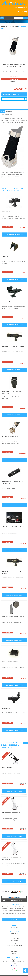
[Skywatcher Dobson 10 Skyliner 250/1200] (14, 848)
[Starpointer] (14, 292)
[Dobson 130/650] (14, 758)
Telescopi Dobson (13, 26)
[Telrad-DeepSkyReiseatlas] (14, 517)
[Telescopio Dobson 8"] (14, 803)
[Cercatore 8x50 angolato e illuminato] (14, 697)
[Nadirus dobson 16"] (14, 427)
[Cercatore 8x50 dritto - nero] (14, 562)
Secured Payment (15, 900)
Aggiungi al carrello (14, 234)
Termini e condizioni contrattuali (14, 945)
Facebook (14, 966)
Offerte (14, 953)
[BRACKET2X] (14, 202)
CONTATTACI (14, 919)
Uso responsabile (14, 927)
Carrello (20, 8)
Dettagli (3, 111)
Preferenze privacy (14, 938)
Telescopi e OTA (4, 26)
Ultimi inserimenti (14, 951)
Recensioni (9, 111)
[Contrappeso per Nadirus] (14, 607)
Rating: (8, 13)
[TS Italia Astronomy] (13, 4)
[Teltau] (14, 247)
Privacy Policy (14, 933)
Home (2, 25)
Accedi (21, 11)
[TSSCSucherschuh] (14, 652)
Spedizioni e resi (14, 940)
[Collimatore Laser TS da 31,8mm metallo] (14, 472)
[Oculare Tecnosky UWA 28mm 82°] (14, 382)
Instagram (14, 968)
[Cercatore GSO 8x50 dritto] (14, 337)
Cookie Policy (14, 936)
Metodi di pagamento (14, 943)
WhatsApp (14, 970)
